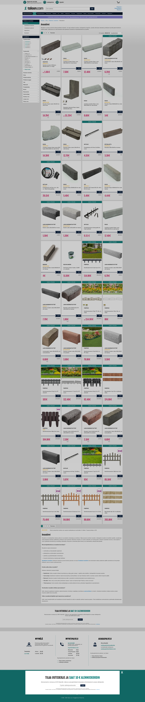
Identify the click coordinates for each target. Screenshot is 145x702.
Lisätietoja (98, 689)
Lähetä (82, 685)
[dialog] (72, 351)
